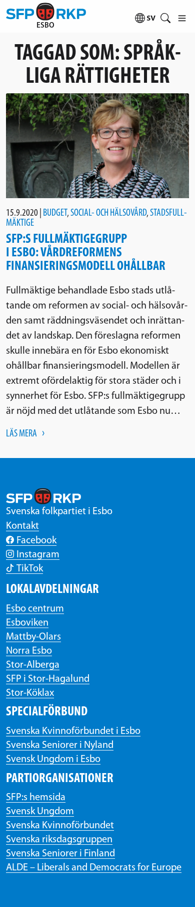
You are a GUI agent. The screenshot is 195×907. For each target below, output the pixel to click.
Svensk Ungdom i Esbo (53, 759)
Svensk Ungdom (40, 812)
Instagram (38, 555)
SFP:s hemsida (36, 798)
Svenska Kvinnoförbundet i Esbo (73, 731)
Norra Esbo (29, 651)
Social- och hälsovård (108, 213)
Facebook (36, 541)
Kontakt (22, 526)
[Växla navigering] (181, 16)
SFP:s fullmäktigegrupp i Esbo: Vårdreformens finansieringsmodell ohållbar (86, 253)
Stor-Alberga (33, 665)
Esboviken (27, 623)
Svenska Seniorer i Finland (60, 854)
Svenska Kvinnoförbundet (60, 826)
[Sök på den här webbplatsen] (165, 16)
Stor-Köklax (30, 693)
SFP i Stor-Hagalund (48, 679)
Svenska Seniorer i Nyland (60, 745)
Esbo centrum (35, 609)
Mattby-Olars (33, 637)
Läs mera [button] (21, 434)
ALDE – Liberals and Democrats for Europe (94, 868)
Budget (55, 213)
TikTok (29, 569)
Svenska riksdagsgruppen (59, 840)
